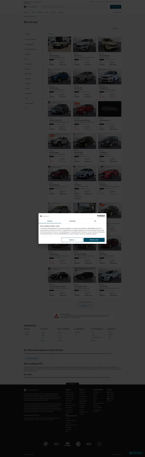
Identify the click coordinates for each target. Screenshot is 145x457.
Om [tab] (95, 221)
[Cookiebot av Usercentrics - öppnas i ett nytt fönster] (98, 216)
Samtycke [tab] (49, 221)
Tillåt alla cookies (94, 239)
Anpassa (71, 239)
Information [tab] (72, 221)
